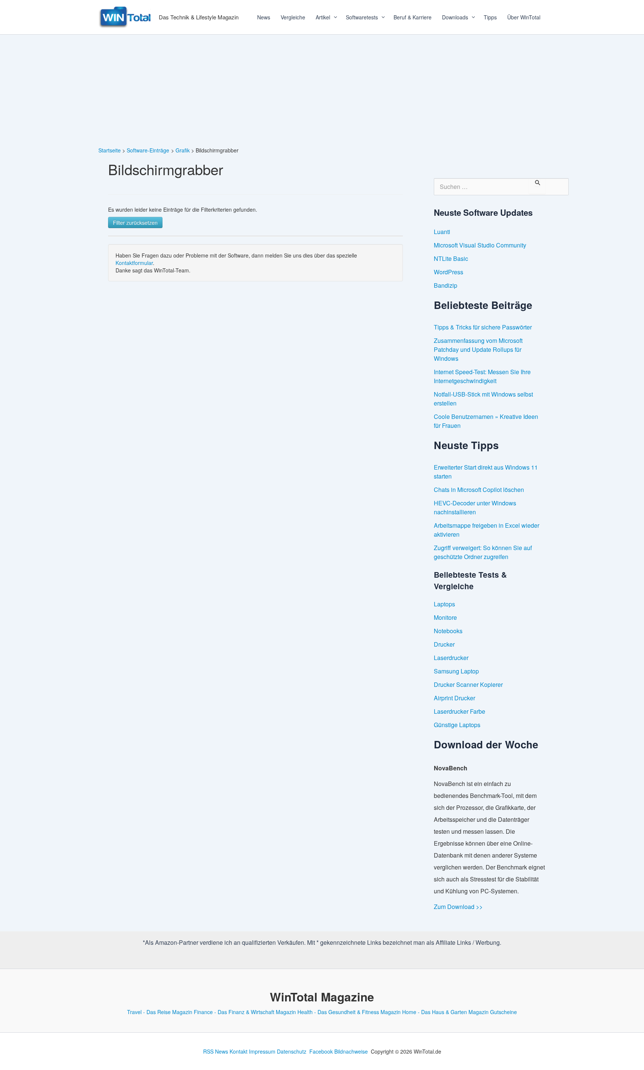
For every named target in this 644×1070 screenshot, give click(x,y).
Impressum (262, 1051)
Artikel (323, 17)
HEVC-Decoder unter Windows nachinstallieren (475, 507)
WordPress (448, 272)
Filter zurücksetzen (135, 222)
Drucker (444, 644)
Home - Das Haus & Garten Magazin (445, 1012)
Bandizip (445, 285)
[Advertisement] (322, 90)
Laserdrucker (451, 657)
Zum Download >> (458, 906)
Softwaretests (362, 17)
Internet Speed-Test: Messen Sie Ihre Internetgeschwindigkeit (482, 376)
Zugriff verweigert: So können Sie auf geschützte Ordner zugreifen (483, 552)
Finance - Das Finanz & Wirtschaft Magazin (245, 1012)
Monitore (445, 617)
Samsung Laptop (456, 671)
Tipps (490, 17)
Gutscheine (503, 1012)
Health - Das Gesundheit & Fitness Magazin (349, 1012)
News (263, 17)
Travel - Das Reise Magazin (159, 1012)
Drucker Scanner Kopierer (468, 684)
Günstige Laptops (457, 724)
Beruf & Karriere (413, 17)
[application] (332, 17)
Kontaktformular (134, 262)
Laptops (444, 604)
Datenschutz (291, 1051)
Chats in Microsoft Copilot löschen (479, 489)
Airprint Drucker (454, 698)
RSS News (215, 1051)
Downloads (455, 17)
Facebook (321, 1051)
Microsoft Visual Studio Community (480, 245)
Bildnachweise (351, 1051)
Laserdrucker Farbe (459, 711)
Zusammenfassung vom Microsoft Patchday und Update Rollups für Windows (478, 349)
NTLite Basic (451, 258)
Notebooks (448, 630)
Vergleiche (293, 17)
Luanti (442, 231)
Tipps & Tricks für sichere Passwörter (483, 327)
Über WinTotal (523, 17)
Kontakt (238, 1051)
